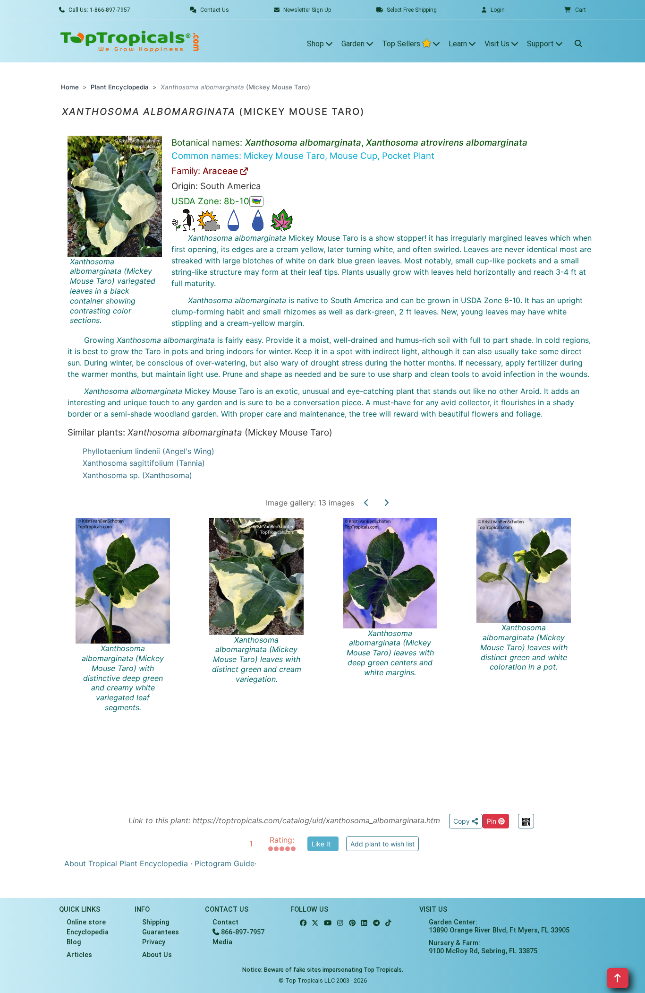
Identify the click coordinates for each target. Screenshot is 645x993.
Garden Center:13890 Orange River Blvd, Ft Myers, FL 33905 (499, 926)
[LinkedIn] (364, 923)
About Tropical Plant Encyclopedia (126, 863)
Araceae (221, 171)
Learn (459, 43)
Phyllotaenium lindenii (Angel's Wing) (148, 451)
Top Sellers (402, 43)
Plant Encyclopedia (120, 87)
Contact (225, 922)
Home (70, 87)
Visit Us (497, 43)
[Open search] (578, 41)
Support (541, 43)
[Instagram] (340, 923)
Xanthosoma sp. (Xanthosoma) (137, 475)
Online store (86, 922)
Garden (353, 43)
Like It (321, 844)
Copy (462, 821)
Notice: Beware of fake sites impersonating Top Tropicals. (322, 969)
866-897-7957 (241, 932)
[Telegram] (376, 923)
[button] (575, 10)
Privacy (153, 942)
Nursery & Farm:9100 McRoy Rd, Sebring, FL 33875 (483, 947)
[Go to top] (617, 978)
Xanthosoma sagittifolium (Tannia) (144, 463)
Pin (492, 821)
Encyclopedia (88, 932)
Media (222, 942)
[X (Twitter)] (315, 923)
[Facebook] (303, 923)
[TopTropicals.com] (130, 41)
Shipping (156, 922)
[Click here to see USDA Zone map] (256, 201)
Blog (74, 942)
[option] (331, 654)
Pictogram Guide (225, 863)
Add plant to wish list (382, 844)
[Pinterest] (352, 923)
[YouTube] (327, 923)
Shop (316, 43)
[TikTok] (388, 923)
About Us (157, 955)
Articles (79, 955)
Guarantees (160, 932)
